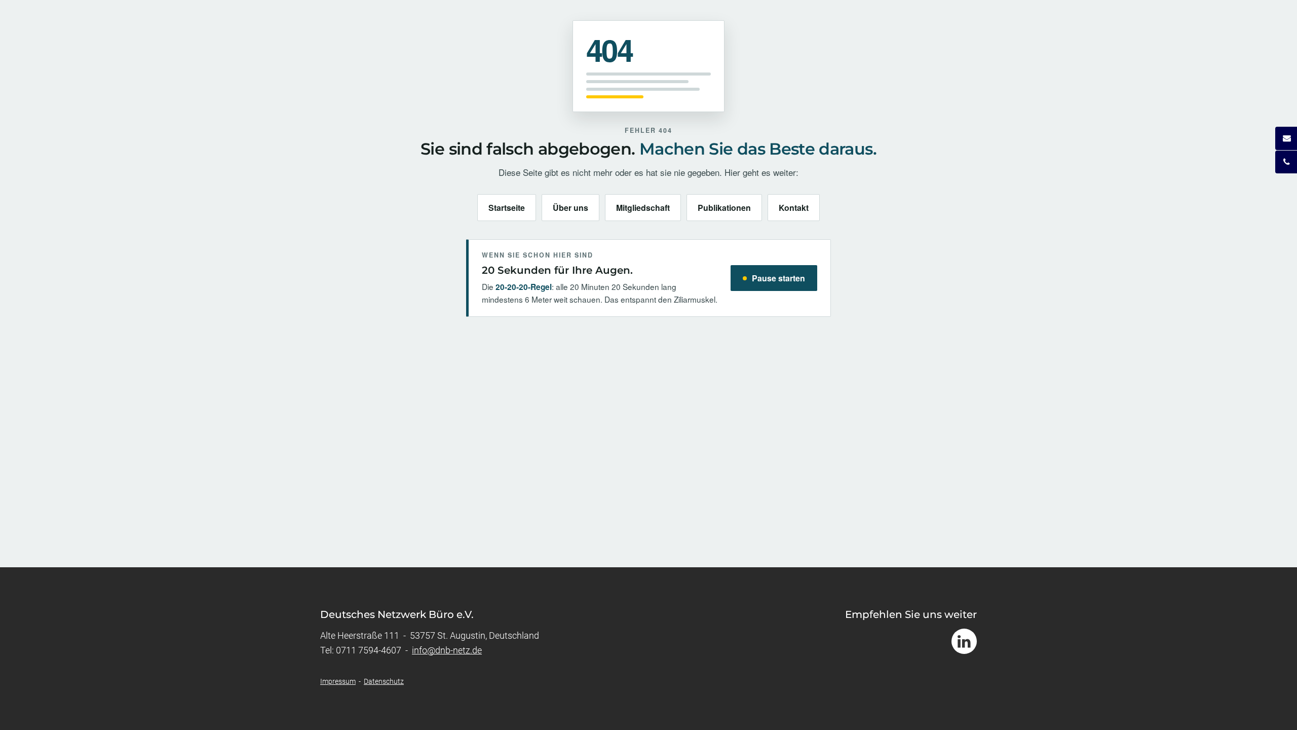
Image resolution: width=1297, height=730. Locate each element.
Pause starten (778, 278)
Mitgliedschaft (643, 207)
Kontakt (794, 207)
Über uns (570, 207)
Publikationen (724, 207)
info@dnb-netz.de (447, 650)
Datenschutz (384, 681)
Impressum (338, 681)
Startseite (506, 207)
